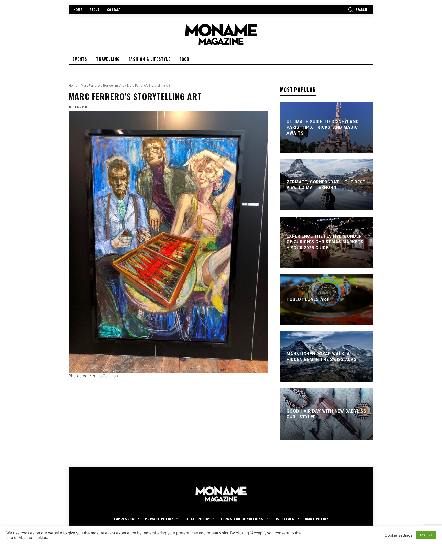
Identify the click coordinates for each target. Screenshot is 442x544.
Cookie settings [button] (399, 535)
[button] (357, 9)
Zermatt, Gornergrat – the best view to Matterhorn (326, 185)
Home (73, 85)
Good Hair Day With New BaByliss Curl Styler (326, 414)
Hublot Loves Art (307, 299)
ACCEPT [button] (426, 535)
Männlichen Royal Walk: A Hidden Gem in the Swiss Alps (321, 356)
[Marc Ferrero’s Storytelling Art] (168, 242)
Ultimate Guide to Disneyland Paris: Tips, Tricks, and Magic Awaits (322, 127)
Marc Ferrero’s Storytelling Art (102, 85)
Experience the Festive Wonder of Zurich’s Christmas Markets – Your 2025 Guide (324, 242)
